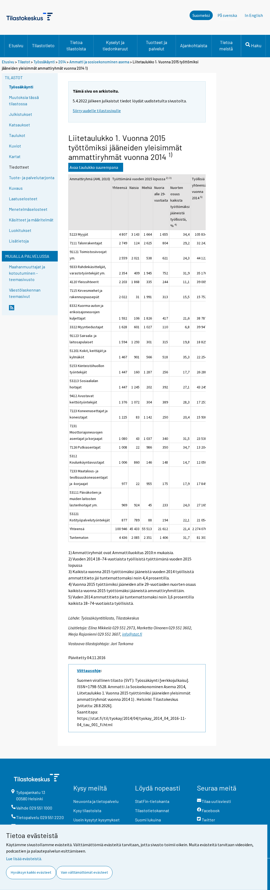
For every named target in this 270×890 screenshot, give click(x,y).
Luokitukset (20, 230)
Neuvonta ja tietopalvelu (96, 801)
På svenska (229, 15)
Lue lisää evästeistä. (24, 858)
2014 (62, 62)
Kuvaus (16, 188)
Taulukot (17, 135)
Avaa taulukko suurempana (94, 167)
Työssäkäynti (44, 62)
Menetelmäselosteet (28, 209)
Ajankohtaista (193, 45)
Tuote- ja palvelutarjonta (31, 177)
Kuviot (15, 145)
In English (254, 15)
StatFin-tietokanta (152, 801)
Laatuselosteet (23, 198)
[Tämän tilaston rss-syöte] (32, 310)
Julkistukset (20, 114)
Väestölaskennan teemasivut (25, 293)
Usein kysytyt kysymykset (96, 819)
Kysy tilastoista (87, 810)
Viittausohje (88, 670)
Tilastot (24, 62)
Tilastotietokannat (152, 810)
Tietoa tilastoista (76, 45)
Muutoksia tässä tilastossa (24, 100)
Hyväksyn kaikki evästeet (31, 872)
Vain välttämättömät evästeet (84, 872)
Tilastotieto (43, 45)
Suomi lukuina (148, 819)
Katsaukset (19, 124)
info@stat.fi (132, 634)
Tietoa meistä (226, 45)
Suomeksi (201, 15)
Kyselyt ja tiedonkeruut (115, 45)
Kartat (15, 156)
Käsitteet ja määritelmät (31, 219)
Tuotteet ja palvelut (156, 45)
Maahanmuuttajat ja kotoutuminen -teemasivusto (27, 273)
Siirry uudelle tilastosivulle (97, 110)
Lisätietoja (19, 240)
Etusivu (16, 45)
